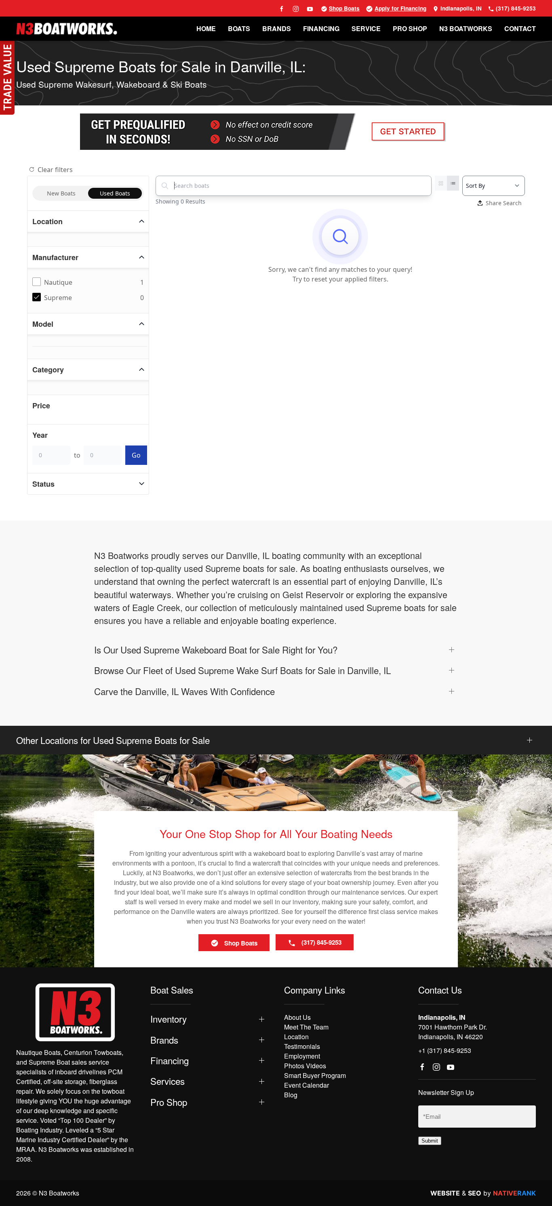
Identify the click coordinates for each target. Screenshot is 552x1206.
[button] (276, 649)
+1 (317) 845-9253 (444, 1050)
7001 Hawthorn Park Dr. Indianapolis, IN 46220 (452, 1031)
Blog (290, 1094)
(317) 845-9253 (515, 8)
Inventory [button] (168, 1019)
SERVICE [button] (366, 28)
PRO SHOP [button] (410, 28)
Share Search (504, 203)
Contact (520, 28)
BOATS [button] (239, 28)
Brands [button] (164, 1040)
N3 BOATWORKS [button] (465, 28)
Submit (429, 1141)
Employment (302, 1056)
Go (136, 455)
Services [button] (167, 1081)
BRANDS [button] (276, 28)
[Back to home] (66, 29)
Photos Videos (305, 1065)
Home (206, 28)
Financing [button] (169, 1060)
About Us (297, 1017)
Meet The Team (306, 1027)
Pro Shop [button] (168, 1102)
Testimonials (302, 1046)
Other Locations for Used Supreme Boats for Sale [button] (113, 740)
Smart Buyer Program (315, 1075)
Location (296, 1036)
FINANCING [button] (321, 28)
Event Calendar (306, 1085)
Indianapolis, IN (460, 8)
